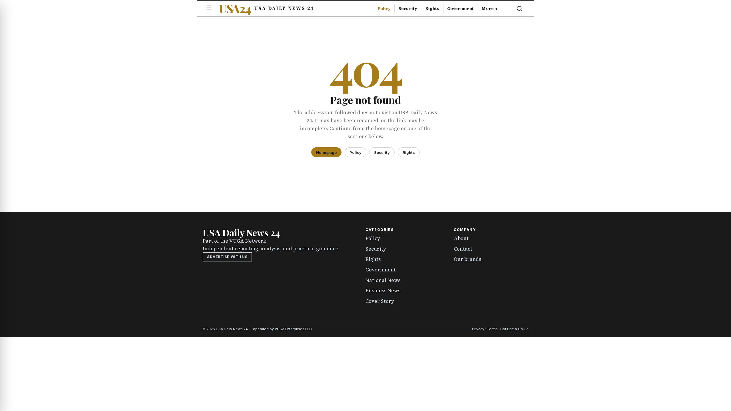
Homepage (326, 152)
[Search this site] (519, 8)
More (489, 8)
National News (383, 280)
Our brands (467, 259)
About (461, 238)
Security (408, 8)
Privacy (478, 329)
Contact (463, 248)
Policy (384, 8)
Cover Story (380, 301)
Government (460, 8)
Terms (492, 329)
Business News (383, 290)
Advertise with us (227, 257)
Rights (432, 8)
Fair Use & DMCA (514, 329)
